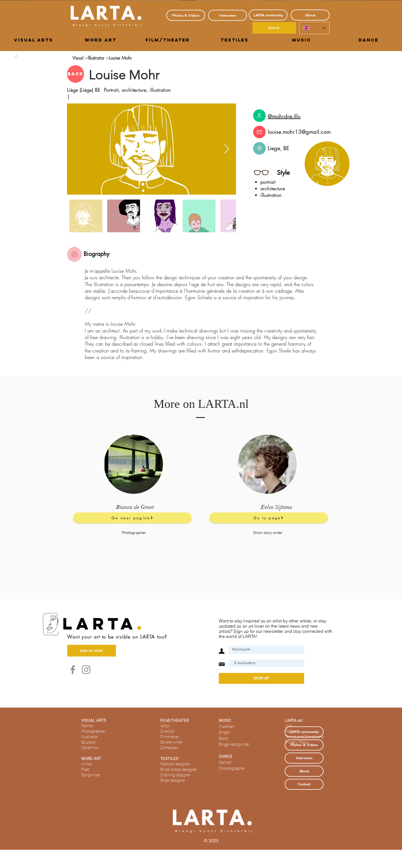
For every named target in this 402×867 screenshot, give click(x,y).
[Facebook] (72, 669)
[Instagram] (86, 669)
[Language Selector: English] (314, 28)
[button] (33, 40)
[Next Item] (226, 149)
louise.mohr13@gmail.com (299, 131)
